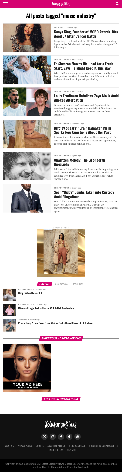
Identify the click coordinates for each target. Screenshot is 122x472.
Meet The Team (56, 449)
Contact (71, 449)
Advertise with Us (56, 445)
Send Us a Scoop (77, 445)
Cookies (40, 445)
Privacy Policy (25, 445)
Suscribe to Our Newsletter (103, 445)
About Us (9, 445)
